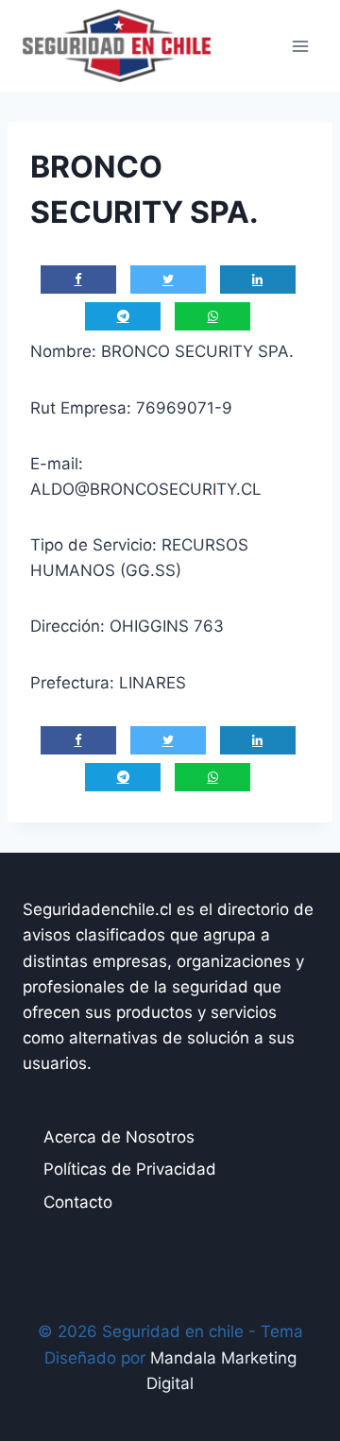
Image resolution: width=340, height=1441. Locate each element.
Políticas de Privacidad (129, 1169)
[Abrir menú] (299, 45)
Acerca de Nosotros (119, 1136)
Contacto (77, 1202)
